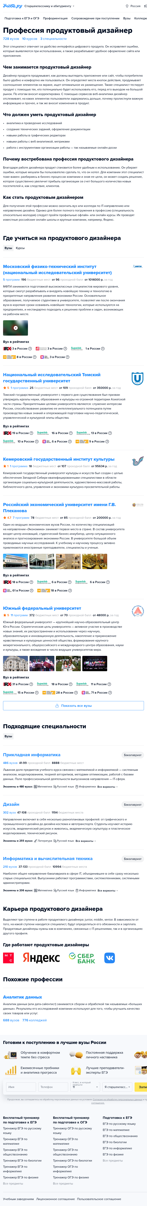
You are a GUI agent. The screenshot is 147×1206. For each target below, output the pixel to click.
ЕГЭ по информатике (117, 1148)
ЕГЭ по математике (116, 1130)
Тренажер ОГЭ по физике (71, 1177)
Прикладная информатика (31, 755)
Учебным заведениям (18, 1199)
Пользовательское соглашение (99, 1199)
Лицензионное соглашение (55, 1199)
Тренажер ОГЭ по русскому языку (72, 1131)
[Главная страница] (12, 6)
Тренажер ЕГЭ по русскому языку (22, 1131)
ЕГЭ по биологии (115, 1142)
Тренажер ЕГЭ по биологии (22, 1161)
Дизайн (11, 804)
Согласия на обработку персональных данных (117, 1099)
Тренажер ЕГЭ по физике (20, 1177)
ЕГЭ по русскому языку (119, 1124)
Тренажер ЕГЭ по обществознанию (15, 1152)
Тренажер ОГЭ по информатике (65, 1169)
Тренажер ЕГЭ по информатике (15, 1169)
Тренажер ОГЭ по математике (65, 1141)
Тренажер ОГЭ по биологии (72, 1161)
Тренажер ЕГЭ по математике (15, 1141)
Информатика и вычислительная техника (48, 858)
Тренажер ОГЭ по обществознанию (65, 1152)
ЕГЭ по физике (113, 1154)
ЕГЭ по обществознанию (120, 1136)
